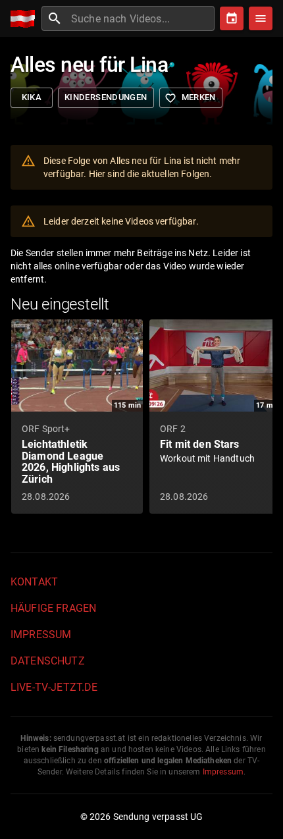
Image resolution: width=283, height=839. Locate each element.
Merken (190, 98)
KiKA (32, 97)
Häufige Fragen (53, 608)
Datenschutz (48, 661)
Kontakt (34, 582)
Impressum (41, 634)
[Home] (26, 19)
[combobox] (141, 18)
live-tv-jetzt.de (54, 687)
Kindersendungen (105, 97)
